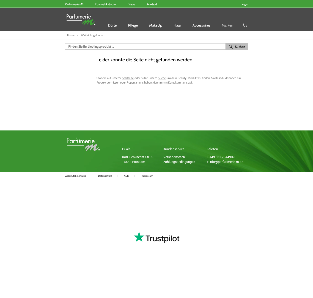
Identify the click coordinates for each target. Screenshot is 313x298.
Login (244, 4)
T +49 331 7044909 (221, 157)
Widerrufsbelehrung (75, 175)
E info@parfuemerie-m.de (225, 162)
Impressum (147, 175)
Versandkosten (174, 157)
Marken (227, 25)
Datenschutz (105, 175)
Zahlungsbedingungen (179, 162)
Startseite (128, 78)
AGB (126, 175)
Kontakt (173, 82)
